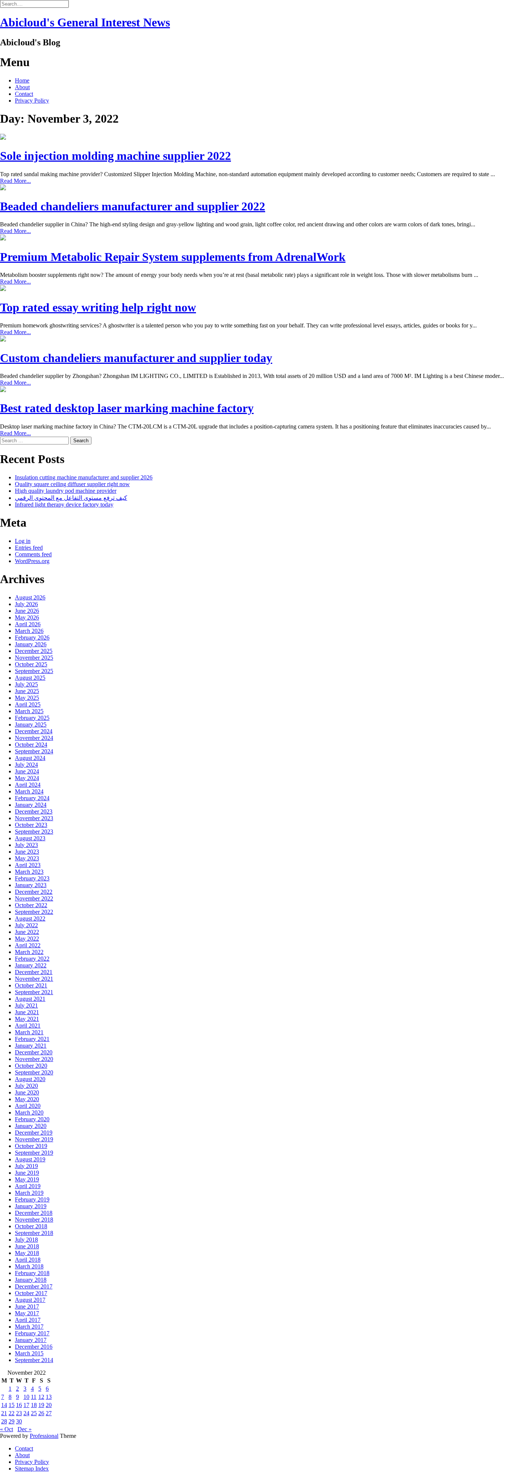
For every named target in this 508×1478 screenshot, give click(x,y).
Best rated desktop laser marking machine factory (127, 408)
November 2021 (34, 979)
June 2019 (27, 1173)
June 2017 (27, 1306)
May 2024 (27, 778)
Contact (24, 94)
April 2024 (28, 785)
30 (19, 1421)
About (22, 87)
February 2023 (32, 878)
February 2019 (32, 1199)
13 (49, 1397)
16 (19, 1405)
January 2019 (30, 1206)
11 (33, 1397)
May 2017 (27, 1313)
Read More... (15, 181)
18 (34, 1405)
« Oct (6, 1429)
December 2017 (33, 1286)
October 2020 (31, 1066)
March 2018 (29, 1266)
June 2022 (27, 932)
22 (12, 1413)
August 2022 (30, 918)
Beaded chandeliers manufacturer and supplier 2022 (132, 206)
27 (49, 1413)
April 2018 (28, 1260)
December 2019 (33, 1132)
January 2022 (30, 965)
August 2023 (30, 838)
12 (41, 1397)
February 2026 (32, 637)
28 (4, 1421)
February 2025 (32, 718)
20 (49, 1405)
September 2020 (34, 1072)
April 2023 (28, 865)
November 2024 (34, 738)
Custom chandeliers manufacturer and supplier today (136, 358)
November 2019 (34, 1139)
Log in (22, 541)
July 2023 (26, 845)
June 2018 (27, 1246)
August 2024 (30, 758)
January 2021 (30, 1045)
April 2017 (28, 1320)
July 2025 (26, 684)
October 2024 (31, 744)
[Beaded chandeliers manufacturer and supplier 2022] (3, 188)
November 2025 (34, 657)
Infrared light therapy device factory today (64, 504)
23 (19, 1413)
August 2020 (30, 1079)
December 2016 (33, 1346)
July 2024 (26, 764)
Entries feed (29, 547)
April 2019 (28, 1186)
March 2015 (29, 1353)
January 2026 (30, 644)
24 (26, 1413)
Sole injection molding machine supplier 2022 (115, 155)
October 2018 (31, 1226)
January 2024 (30, 805)
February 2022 (32, 958)
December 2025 (33, 651)
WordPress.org (32, 561)
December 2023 (33, 811)
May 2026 (27, 617)
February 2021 (32, 1039)
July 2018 (26, 1239)
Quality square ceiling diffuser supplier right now (72, 484)
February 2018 (32, 1273)
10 (26, 1397)
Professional (44, 1436)
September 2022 (34, 912)
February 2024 (32, 798)
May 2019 (27, 1179)
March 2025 (29, 711)
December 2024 (33, 731)
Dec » (24, 1429)
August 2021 (30, 999)
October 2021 (31, 985)
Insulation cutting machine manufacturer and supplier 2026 (83, 477)
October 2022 (31, 905)
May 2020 (27, 1099)
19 (41, 1405)
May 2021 (27, 1019)
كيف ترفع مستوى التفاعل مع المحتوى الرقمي (71, 498)
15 (12, 1405)
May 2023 (27, 858)
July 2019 (26, 1166)
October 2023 (31, 825)
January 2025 (30, 724)
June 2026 (27, 611)
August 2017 (30, 1300)
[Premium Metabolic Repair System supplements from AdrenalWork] (3, 238)
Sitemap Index (32, 1468)
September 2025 (34, 671)
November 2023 (34, 818)
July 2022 (26, 925)
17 (26, 1405)
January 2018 (30, 1280)
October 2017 (31, 1293)
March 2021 (29, 1032)
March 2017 (29, 1326)
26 (41, 1413)
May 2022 (27, 938)
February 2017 (32, 1333)
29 (12, 1421)
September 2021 (34, 992)
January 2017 (30, 1340)
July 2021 (26, 1005)
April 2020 (28, 1106)
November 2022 (34, 898)
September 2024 (34, 751)
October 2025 (31, 664)
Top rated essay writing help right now (98, 307)
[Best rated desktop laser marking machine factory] (3, 390)
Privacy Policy (32, 100)
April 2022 (28, 945)
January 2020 (30, 1126)
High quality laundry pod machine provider (65, 491)
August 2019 (30, 1159)
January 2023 (30, 885)
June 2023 (27, 851)
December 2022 (33, 892)
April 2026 (28, 624)
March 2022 (29, 952)
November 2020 (34, 1059)
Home (22, 80)
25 (34, 1413)
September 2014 (34, 1360)
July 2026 (26, 604)
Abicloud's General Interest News (85, 22)
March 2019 (29, 1193)
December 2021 (33, 972)
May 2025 (27, 698)
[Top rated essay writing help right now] (3, 289)
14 (4, 1405)
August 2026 (30, 597)
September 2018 (34, 1233)
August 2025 (30, 678)
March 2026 (29, 631)
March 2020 (29, 1112)
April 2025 (28, 704)
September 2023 (34, 831)
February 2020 (32, 1119)
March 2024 (29, 791)
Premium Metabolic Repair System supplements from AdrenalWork (172, 256)
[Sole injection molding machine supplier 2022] (3, 138)
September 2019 (34, 1152)
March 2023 (29, 872)
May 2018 (27, 1253)
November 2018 (34, 1219)
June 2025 (27, 691)
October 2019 (31, 1146)
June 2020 (27, 1092)
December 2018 (33, 1213)
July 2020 (26, 1086)
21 (4, 1413)
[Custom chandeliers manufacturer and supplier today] (3, 339)
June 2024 (27, 771)
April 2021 (28, 1025)
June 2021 (27, 1012)
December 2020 (33, 1052)
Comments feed (33, 554)
